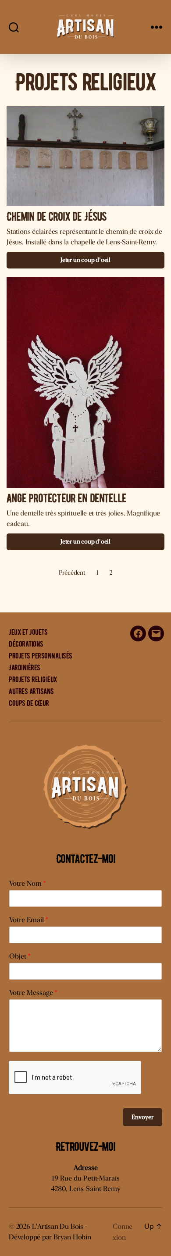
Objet (19, 956)
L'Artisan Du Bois (57, 1226)
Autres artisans (31, 691)
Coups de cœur (29, 703)
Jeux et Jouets (28, 632)
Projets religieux (33, 679)
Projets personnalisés (40, 656)
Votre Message (33, 992)
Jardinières (24, 668)
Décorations (26, 644)
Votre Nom (27, 883)
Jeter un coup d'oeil (85, 259)
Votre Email (28, 920)
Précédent (72, 572)
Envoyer (142, 1116)
